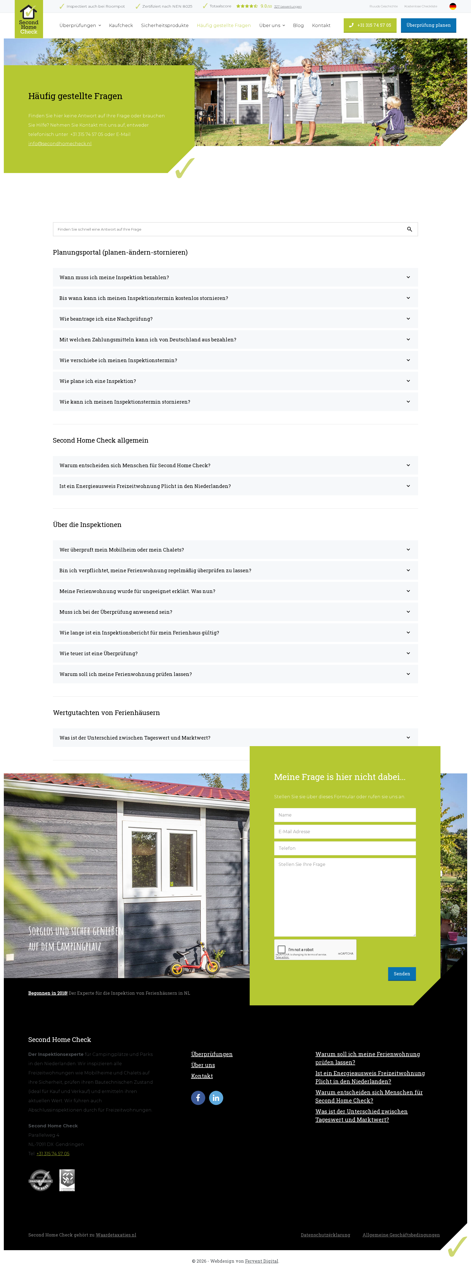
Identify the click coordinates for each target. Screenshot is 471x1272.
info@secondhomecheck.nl (60, 143)
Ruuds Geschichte (384, 6)
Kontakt (321, 25)
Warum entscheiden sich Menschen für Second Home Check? (369, 1096)
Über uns (270, 25)
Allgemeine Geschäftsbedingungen (401, 1235)
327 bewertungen (288, 6)
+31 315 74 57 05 (373, 25)
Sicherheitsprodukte (165, 25)
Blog (298, 25)
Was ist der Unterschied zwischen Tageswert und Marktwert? (361, 1115)
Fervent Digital (261, 1261)
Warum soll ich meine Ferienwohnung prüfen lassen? (367, 1058)
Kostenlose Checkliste (420, 6)
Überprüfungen (78, 25)
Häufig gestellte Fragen (224, 25)
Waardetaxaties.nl (116, 1235)
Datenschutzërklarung (325, 1235)
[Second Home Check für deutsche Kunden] (29, 19)
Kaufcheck (121, 25)
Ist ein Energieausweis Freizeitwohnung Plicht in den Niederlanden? (370, 1077)
